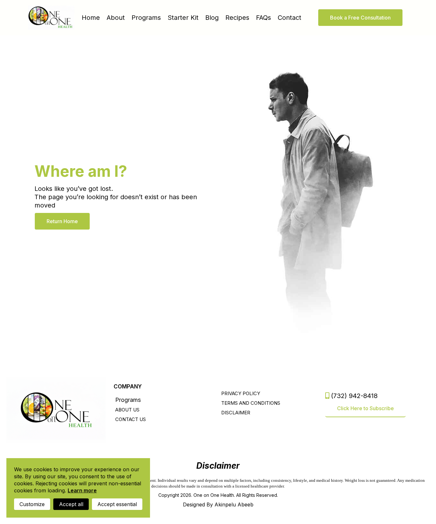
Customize (32, 504)
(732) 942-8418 (354, 396)
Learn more (82, 490)
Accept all (71, 504)
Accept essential (117, 504)
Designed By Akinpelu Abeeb (218, 504)
